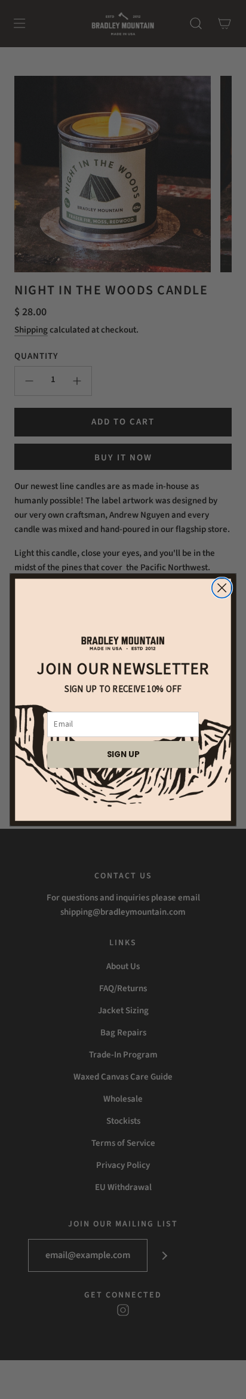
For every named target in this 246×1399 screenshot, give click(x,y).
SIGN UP (123, 754)
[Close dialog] (222, 587)
